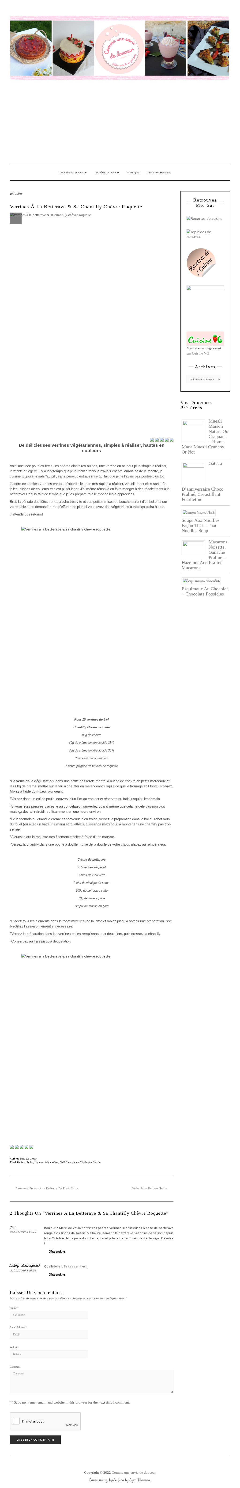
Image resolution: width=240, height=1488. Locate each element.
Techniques (133, 172)
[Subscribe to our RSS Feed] (26, 1147)
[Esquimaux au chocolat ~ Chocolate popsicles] (203, 581)
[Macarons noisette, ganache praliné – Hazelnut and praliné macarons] (195, 547)
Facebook (13, 8)
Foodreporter (33, 8)
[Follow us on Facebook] (12, 1147)
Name (14, 1307)
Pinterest (26, 8)
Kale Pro (116, 1480)
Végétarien (86, 1162)
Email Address (18, 1327)
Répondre (57, 1251)
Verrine (97, 1162)
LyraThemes (140, 1480)
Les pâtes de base (105, 172)
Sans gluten (72, 1162)
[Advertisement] (120, 122)
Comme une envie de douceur (134, 1472)
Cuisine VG (200, 353)
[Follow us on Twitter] (17, 1147)
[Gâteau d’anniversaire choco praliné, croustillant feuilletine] (195, 473)
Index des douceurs (53, 8)
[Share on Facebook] (152, 440)
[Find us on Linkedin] (21, 1147)
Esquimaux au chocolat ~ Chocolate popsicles (205, 591)
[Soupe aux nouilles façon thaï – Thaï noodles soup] (200, 512)
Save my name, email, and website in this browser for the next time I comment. (72, 1402)
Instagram (19, 8)
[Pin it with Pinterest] (167, 440)
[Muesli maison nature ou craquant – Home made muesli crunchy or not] (195, 431)
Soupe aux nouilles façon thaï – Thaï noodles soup (201, 525)
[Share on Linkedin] (171, 440)
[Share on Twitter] (157, 440)
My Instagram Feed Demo (67, 8)
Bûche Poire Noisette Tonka (149, 1188)
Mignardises (51, 1162)
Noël (62, 1162)
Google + (40, 8)
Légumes (39, 1162)
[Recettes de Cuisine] (204, 218)
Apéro (29, 1162)
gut (13, 1227)
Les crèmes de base (72, 172)
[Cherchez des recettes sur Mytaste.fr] (205, 234)
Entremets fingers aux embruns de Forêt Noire (47, 1188)
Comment (15, 1366)
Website (14, 1347)
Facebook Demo (74, 8)
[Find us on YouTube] (31, 1147)
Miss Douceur (28, 1158)
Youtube (47, 8)
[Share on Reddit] (162, 440)
